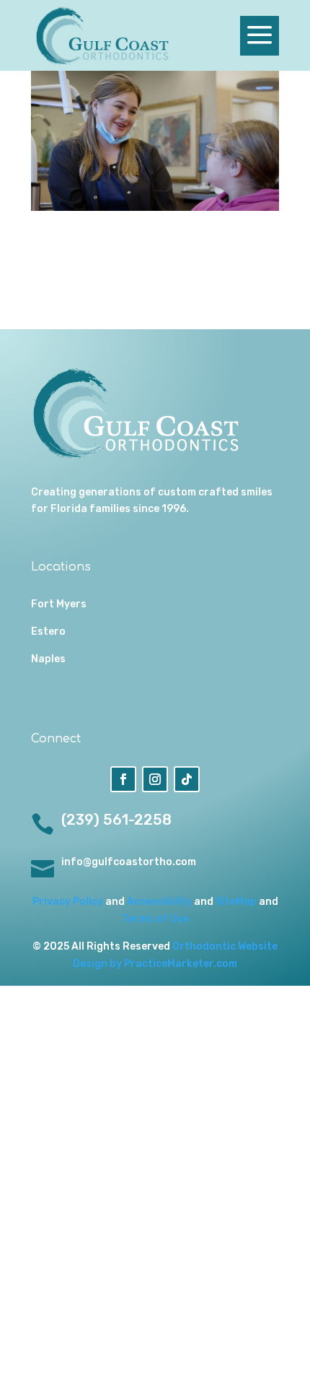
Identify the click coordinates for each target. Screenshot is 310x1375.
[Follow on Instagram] (155, 779)
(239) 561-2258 (116, 819)
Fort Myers (59, 604)
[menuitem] (103, 35)
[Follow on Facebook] (123, 779)
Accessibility (159, 901)
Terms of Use (155, 919)
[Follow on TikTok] (187, 779)
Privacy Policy (67, 901)
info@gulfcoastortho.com (128, 862)
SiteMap (236, 901)
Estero (48, 631)
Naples (48, 659)
